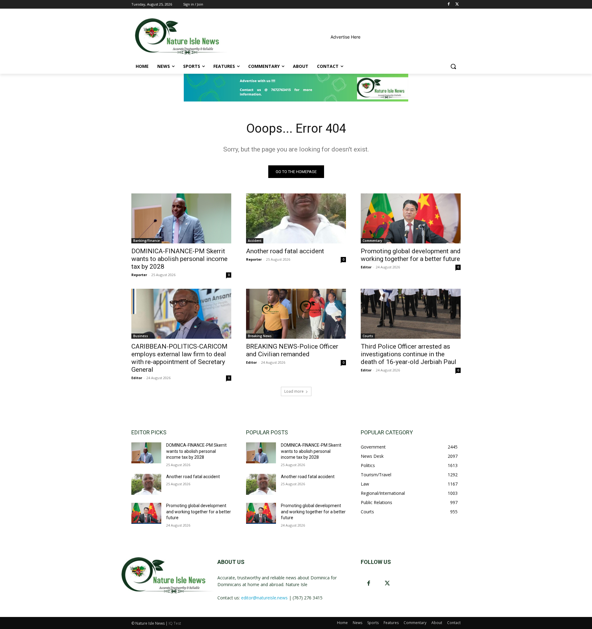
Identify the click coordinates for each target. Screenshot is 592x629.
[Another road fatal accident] (296, 218)
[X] (457, 4)
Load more (294, 391)
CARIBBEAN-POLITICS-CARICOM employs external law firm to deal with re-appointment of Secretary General (179, 358)
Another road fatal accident (285, 251)
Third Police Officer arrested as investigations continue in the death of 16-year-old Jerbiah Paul (408, 354)
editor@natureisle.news (264, 598)
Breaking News (260, 336)
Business (140, 336)
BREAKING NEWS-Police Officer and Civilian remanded (292, 350)
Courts (368, 336)
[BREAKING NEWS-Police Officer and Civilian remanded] (296, 314)
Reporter (139, 274)
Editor (366, 267)
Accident (254, 240)
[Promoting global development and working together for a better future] (411, 218)
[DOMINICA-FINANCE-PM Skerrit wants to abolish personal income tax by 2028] (181, 218)
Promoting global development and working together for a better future (411, 255)
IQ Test (175, 623)
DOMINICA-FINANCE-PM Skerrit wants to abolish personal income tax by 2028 (179, 258)
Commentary (372, 240)
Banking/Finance (146, 240)
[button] (453, 66)
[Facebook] (448, 4)
